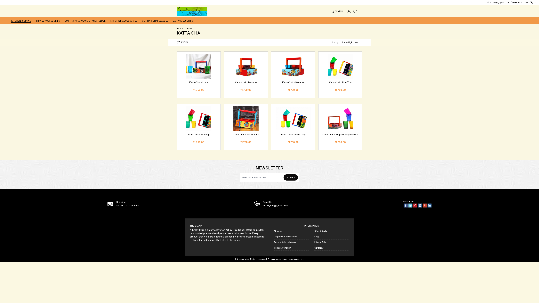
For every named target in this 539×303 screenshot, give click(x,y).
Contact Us (319, 248)
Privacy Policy (320, 242)
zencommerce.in (296, 259)
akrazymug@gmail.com (498, 2)
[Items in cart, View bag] (360, 11)
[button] (347, 42)
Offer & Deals (320, 231)
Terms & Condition (282, 248)
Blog (316, 236)
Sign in (533, 2)
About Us (278, 231)
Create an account (519, 2)
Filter (184, 42)
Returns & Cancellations (285, 242)
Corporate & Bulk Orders (285, 236)
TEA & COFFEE (184, 28)
